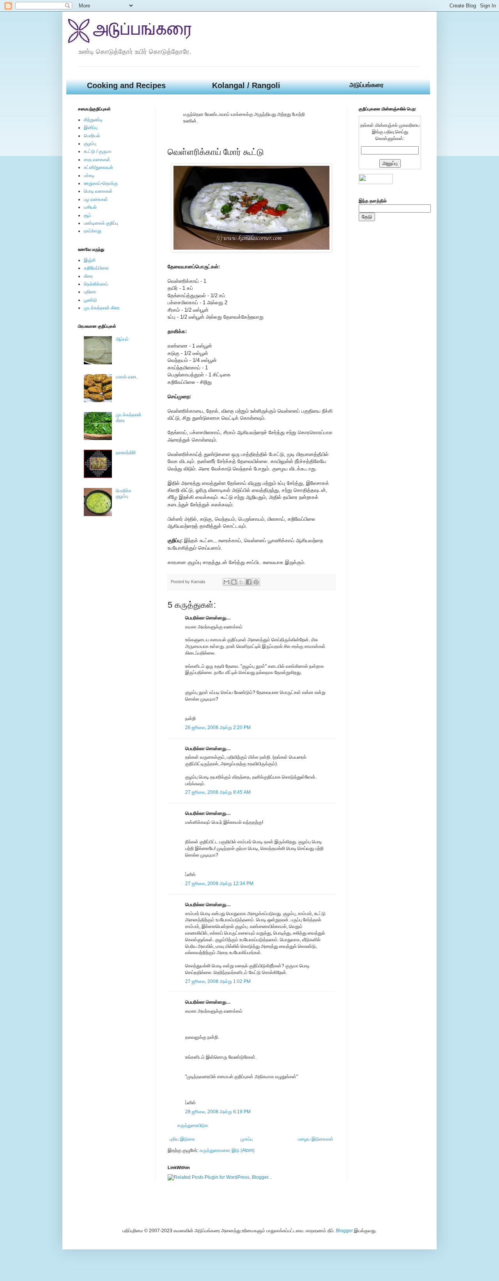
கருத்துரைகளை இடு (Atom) (227, 1150)
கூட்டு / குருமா (97, 151)
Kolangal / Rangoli (246, 85)
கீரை (88, 276)
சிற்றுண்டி (93, 119)
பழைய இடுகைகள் (315, 1139)
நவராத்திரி (126, 452)
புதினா (90, 292)
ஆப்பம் (122, 339)
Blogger (344, 1230)
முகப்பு (247, 1139)
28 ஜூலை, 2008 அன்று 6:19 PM (218, 1111)
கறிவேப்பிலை (96, 268)
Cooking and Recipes (126, 85)
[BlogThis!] (234, 582)
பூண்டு (90, 300)
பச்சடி (89, 175)
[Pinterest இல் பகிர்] (256, 582)
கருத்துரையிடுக (192, 1125)
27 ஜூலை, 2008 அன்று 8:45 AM (218, 792)
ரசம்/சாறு (92, 231)
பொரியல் (92, 135)
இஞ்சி (90, 260)
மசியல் (90, 207)
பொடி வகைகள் (98, 191)
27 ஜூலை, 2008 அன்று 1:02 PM (218, 981)
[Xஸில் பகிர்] (241, 582)
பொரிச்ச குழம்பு (123, 493)
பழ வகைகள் (96, 199)
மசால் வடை (127, 377)
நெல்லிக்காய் (96, 284)
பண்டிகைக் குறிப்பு (101, 223)
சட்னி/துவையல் (98, 167)
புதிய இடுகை (182, 1139)
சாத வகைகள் (97, 159)
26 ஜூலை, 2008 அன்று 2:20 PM (218, 727)
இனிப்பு (90, 127)
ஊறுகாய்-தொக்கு (101, 183)
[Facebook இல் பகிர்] (249, 582)
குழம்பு (90, 143)
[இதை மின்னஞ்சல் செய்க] (226, 582)
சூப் (87, 215)
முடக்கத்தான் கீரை (102, 307)
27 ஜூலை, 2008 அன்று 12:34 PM (219, 883)
